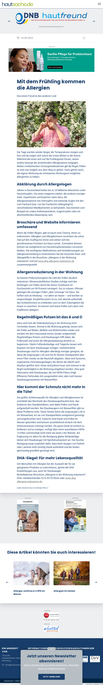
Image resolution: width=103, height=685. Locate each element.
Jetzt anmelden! (51, 677)
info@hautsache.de (14, 665)
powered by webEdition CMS (94, 684)
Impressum (8, 681)
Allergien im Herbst (64, 590)
